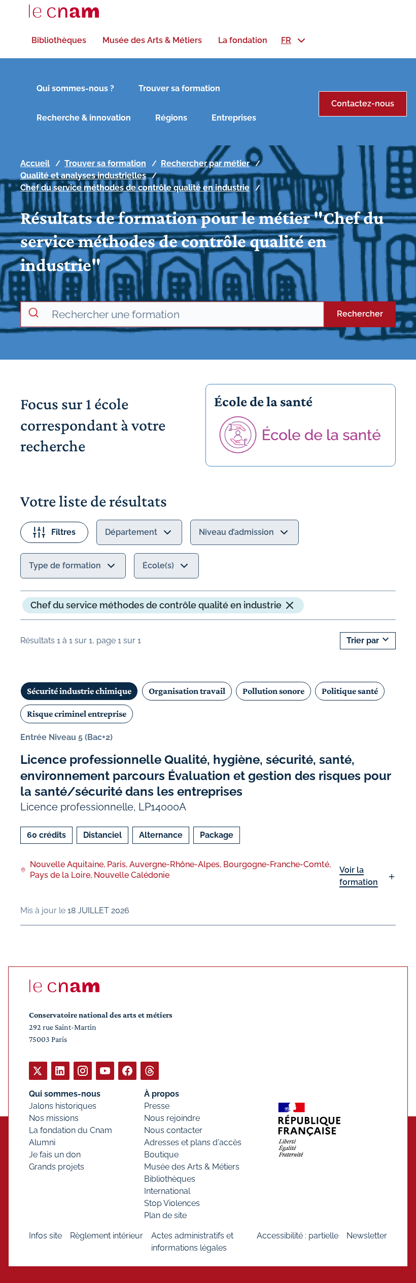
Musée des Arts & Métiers (191, 1167)
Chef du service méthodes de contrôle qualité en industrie (135, 187)
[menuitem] (58, 40)
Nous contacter (173, 1130)
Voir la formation (358, 876)
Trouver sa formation (179, 88)
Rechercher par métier (205, 163)
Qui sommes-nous (64, 1094)
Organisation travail (187, 691)
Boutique (161, 1154)
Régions (171, 118)
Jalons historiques (62, 1106)
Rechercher (360, 314)
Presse (156, 1106)
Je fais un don (55, 1154)
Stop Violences (172, 1203)
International (167, 1191)
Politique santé (350, 691)
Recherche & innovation (84, 118)
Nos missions (54, 1118)
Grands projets (56, 1167)
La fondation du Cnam (70, 1130)
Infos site (45, 1235)
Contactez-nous (362, 103)
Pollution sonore (273, 691)
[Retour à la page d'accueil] (63, 11)
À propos (161, 1094)
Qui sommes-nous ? (75, 88)
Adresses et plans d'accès (192, 1142)
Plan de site (165, 1215)
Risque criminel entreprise (76, 714)
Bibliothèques (169, 1179)
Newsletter (366, 1235)
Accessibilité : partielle (297, 1235)
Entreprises (234, 118)
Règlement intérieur (106, 1235)
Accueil (35, 163)
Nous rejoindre (172, 1118)
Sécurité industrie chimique (79, 691)
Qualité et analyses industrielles (83, 175)
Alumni (42, 1142)
